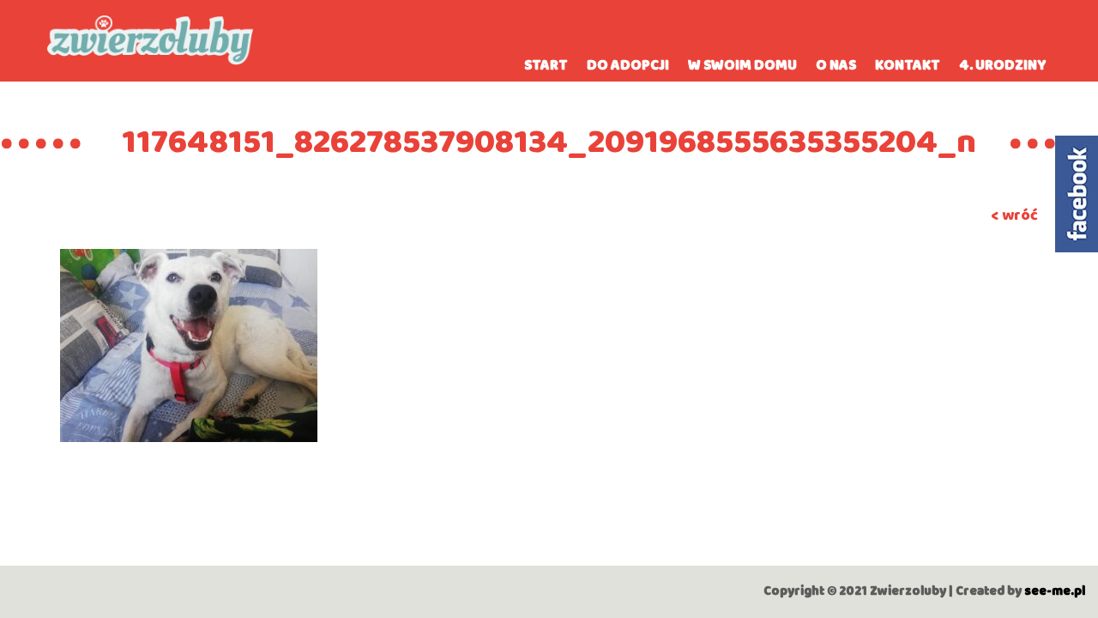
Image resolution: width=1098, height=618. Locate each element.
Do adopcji (628, 65)
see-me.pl (1054, 591)
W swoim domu (742, 65)
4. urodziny (1003, 65)
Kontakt (907, 65)
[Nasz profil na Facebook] (1076, 194)
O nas (836, 65)
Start (546, 65)
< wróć (1014, 215)
